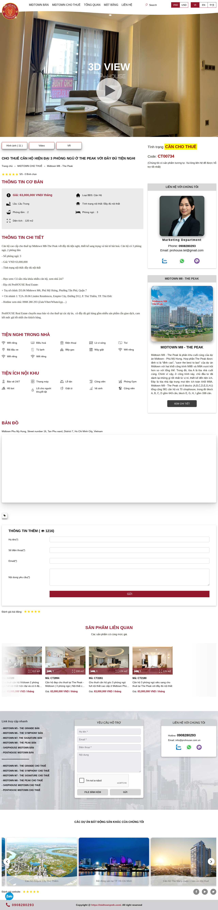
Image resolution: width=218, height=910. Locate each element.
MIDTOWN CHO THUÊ (66, 4)
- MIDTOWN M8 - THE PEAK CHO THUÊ (22, 780)
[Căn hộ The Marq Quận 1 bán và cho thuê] (181, 861)
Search (153, 5)
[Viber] (199, 747)
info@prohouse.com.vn (187, 740)
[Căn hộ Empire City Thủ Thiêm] (37, 861)
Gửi (129, 594)
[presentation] (6, 861)
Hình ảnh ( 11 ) (14, 145)
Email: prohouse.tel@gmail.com (182, 250)
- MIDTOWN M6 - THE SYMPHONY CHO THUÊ (26, 771)
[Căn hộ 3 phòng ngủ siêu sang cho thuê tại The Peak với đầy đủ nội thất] (153, 661)
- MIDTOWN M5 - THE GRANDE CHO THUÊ (24, 766)
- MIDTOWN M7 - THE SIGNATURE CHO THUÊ (26, 775)
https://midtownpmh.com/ (106, 905)
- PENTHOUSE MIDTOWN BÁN (18, 752)
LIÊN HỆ (127, 4)
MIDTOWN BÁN (39, 4)
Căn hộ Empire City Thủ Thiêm (37, 881)
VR (69, 145)
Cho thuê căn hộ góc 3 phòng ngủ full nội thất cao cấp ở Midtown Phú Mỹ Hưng (108, 684)
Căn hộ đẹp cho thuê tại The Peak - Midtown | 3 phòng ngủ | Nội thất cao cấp (65, 684)
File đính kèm (92, 792)
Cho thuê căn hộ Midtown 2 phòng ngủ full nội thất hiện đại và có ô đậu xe (21, 684)
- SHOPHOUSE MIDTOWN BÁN (18, 747)
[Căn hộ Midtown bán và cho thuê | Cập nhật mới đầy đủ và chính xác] (10, 11)
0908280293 (186, 735)
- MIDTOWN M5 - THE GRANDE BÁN (20, 728)
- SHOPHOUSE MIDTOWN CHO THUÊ (21, 785)
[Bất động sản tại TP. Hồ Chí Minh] (109, 861)
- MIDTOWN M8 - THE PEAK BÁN (19, 742)
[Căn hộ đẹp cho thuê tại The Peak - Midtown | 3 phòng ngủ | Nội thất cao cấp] (65, 661)
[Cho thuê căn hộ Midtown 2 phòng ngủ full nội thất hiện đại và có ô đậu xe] (22, 661)
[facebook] (178, 747)
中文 (212, 5)
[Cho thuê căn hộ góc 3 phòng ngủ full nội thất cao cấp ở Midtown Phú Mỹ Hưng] (109, 661)
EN (203, 5)
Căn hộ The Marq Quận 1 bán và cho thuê (181, 881)
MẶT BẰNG (111, 4)
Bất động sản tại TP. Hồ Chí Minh (109, 881)
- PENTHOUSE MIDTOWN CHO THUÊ (21, 790)
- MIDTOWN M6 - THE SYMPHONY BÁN (22, 733)
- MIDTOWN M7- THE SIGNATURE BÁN (22, 738)
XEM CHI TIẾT (182, 403)
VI (195, 5)
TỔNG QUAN (92, 4)
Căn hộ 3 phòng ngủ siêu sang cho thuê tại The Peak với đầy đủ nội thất (152, 684)
